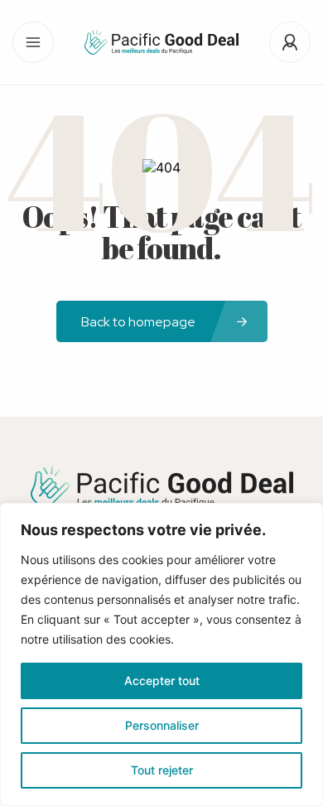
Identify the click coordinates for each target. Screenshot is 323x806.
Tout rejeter (162, 770)
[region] (161, 654)
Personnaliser (162, 725)
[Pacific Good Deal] (161, 42)
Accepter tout (162, 680)
